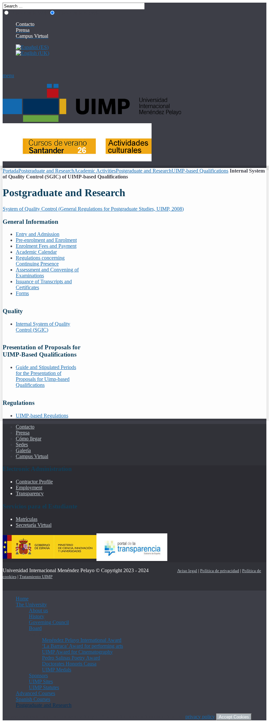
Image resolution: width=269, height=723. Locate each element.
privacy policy (200, 716)
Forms (22, 293)
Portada (10, 171)
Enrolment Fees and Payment (46, 246)
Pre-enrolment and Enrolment (46, 240)
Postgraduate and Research (46, 171)
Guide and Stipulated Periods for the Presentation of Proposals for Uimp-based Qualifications (46, 376)
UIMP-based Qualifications (200, 171)
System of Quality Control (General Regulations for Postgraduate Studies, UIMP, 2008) (93, 209)
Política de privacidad (219, 570)
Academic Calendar (36, 252)
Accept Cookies (234, 716)
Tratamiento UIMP (35, 576)
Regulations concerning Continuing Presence (40, 261)
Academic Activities (95, 171)
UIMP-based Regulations (42, 415)
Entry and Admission (37, 234)
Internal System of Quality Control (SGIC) (43, 327)
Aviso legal (187, 570)
